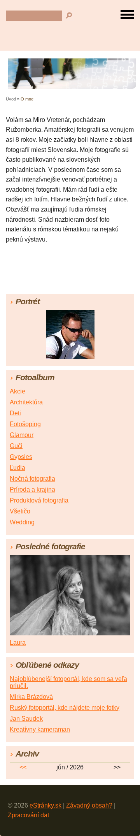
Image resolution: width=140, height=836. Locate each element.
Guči (16, 446)
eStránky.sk (45, 805)
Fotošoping (25, 424)
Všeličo (20, 511)
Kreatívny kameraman (40, 729)
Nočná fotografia (32, 478)
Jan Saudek (26, 718)
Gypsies (21, 456)
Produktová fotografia (39, 500)
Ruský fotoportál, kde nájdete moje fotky (64, 707)
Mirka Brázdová (31, 696)
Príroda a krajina (32, 489)
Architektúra (26, 402)
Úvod (11, 99)
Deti (15, 413)
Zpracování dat (28, 815)
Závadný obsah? (89, 805)
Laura (18, 642)
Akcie (17, 391)
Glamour (21, 435)
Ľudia (17, 467)
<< (22, 767)
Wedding (22, 522)
